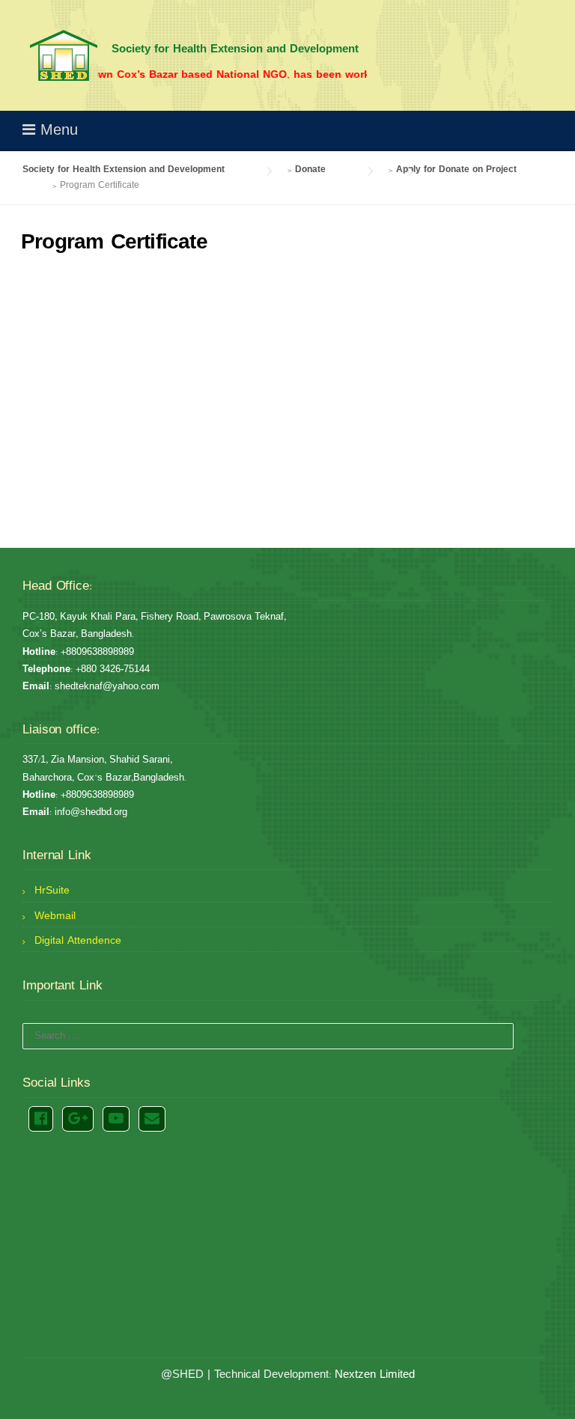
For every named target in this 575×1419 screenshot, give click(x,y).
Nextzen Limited (375, 1374)
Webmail (55, 916)
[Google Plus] (78, 1119)
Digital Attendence (77, 941)
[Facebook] (40, 1119)
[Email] (152, 1119)
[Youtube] (116, 1119)
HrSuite (52, 891)
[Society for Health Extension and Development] (63, 55)
